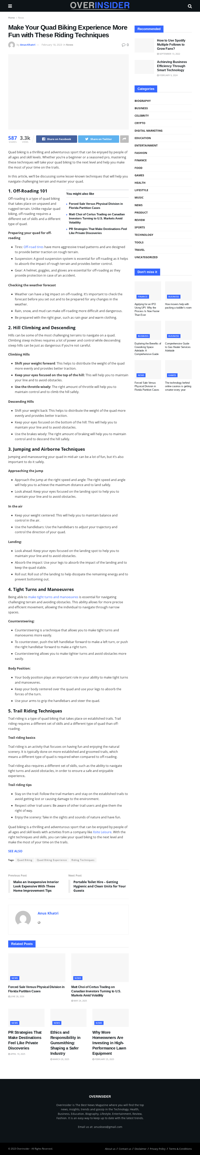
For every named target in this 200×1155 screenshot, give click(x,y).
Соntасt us (125, 1149)
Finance (141, 160)
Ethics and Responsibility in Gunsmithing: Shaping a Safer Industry (65, 1043)
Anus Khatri (27, 44)
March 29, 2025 (60, 1059)
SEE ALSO (15, 851)
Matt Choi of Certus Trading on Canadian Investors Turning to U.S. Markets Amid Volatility (97, 218)
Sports (140, 227)
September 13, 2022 (169, 53)
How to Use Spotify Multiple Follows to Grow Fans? (171, 44)
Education (143, 138)
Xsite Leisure (102, 832)
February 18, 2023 (52, 44)
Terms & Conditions (180, 1149)
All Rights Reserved (41, 1148)
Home (11, 17)
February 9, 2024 (168, 75)
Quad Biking (24, 860)
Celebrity (142, 115)
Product (141, 212)
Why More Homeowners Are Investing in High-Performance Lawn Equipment (109, 1043)
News (21, 17)
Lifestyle (141, 190)
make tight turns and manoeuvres (53, 597)
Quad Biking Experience (52, 860)
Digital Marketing (148, 130)
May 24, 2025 (80, 1000)
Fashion (141, 153)
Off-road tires (34, 247)
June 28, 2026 (17, 996)
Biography (143, 101)
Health (140, 183)
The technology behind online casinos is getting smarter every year (178, 386)
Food (138, 168)
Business (141, 108)
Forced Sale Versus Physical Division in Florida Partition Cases (147, 386)
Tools (139, 242)
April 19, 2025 (17, 1053)
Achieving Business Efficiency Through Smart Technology (172, 66)
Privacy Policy (158, 1149)
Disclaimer (140, 1149)
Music (139, 197)
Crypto (140, 123)
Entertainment (146, 145)
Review (140, 220)
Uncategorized (146, 257)
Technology (144, 235)
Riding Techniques (83, 860)
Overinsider (23, 1148)
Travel (140, 250)
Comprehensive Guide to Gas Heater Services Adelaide (177, 347)
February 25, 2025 (104, 1059)
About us (110, 1149)
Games (139, 175)
